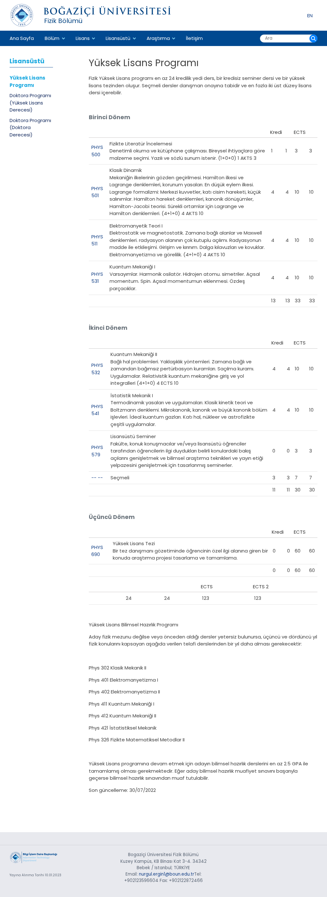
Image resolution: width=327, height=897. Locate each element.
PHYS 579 (97, 451)
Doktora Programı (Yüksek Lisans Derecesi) (30, 102)
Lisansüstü (118, 38)
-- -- (97, 477)
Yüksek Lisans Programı (27, 81)
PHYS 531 (97, 278)
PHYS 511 (97, 240)
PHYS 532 (97, 369)
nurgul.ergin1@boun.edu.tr (166, 874)
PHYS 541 (97, 410)
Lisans (83, 38)
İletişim (194, 38)
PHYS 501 (97, 192)
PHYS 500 (97, 151)
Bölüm (52, 38)
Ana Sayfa (22, 38)
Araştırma (158, 38)
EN (310, 15)
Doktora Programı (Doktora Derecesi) (30, 127)
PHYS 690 (97, 551)
